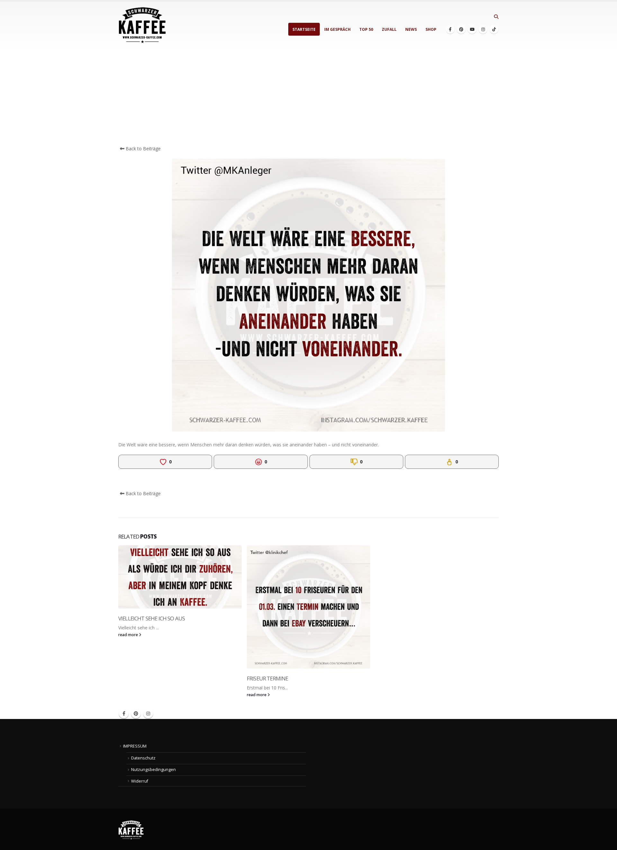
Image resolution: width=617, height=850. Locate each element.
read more (128, 634)
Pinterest (136, 713)
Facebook (124, 713)
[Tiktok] (493, 29)
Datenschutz (143, 758)
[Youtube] (472, 29)
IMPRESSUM (135, 746)
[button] (496, 16)
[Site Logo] (142, 25)
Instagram (148, 713)
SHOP (430, 29)
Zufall (389, 29)
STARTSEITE (304, 29)
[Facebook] (450, 29)
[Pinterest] (461, 29)
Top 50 (366, 29)
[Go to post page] (180, 577)
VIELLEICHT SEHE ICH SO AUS (151, 618)
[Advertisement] (308, 97)
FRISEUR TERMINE (267, 678)
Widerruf (139, 781)
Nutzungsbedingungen (153, 769)
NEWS (411, 29)
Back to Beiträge (142, 148)
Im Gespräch (337, 29)
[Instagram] (482, 29)
